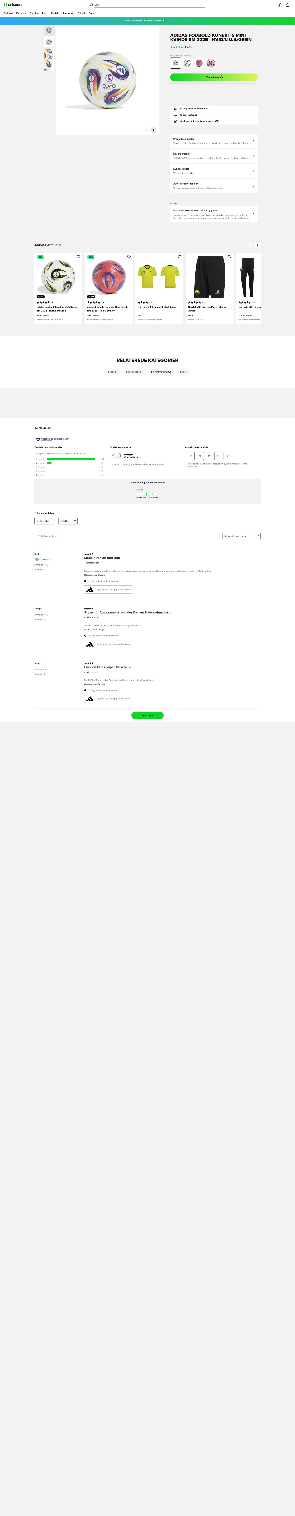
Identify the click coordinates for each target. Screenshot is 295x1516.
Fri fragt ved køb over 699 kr (193, 109)
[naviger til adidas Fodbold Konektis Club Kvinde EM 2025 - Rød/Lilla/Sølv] (199, 63)
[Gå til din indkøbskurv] (287, 5)
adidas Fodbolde (134, 372)
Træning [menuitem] (34, 13)
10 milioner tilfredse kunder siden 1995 (199, 121)
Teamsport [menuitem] (68, 13)
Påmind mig (212, 77)
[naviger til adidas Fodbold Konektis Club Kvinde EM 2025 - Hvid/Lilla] (210, 63)
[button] (49, 41)
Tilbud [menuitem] (81, 13)
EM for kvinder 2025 (161, 372)
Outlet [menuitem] (91, 13)
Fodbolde (113, 372)
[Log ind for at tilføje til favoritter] (78, 256)
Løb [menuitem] (44, 13)
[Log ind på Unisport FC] (280, 5)
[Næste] (153, 130)
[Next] (257, 245)
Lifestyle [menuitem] (54, 13)
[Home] (13, 5)
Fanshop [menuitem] (21, 13)
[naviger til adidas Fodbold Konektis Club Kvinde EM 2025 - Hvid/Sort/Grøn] (187, 63)
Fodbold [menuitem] (8, 13)
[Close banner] (291, 21)
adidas (183, 372)
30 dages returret (188, 115)
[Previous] (250, 245)
